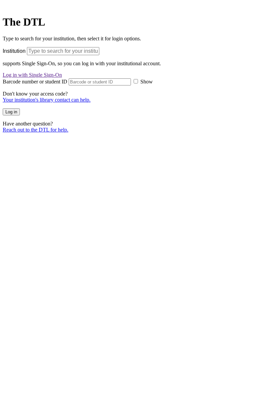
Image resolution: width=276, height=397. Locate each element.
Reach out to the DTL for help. (35, 130)
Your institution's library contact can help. (47, 100)
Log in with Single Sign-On (32, 75)
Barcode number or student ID (35, 81)
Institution (14, 51)
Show (146, 81)
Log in (11, 111)
